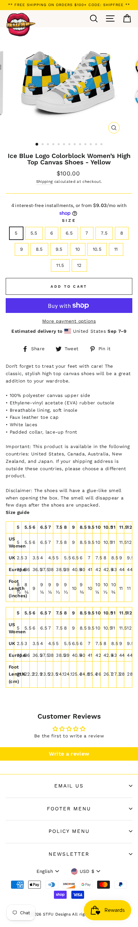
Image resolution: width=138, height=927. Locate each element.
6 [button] (64, 145)
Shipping (44, 181)
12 (79, 265)
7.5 (104, 233)
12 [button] (96, 145)
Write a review (69, 754)
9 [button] (80, 145)
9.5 (59, 249)
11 (116, 249)
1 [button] (37, 144)
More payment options (69, 321)
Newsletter (69, 854)
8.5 (39, 249)
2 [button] (43, 145)
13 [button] (102, 145)
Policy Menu (69, 831)
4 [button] (54, 145)
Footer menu (69, 809)
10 (77, 249)
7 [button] (70, 145)
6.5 (69, 233)
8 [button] (75, 145)
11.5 (60, 265)
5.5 (34, 233)
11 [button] (91, 145)
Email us (69, 786)
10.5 (97, 249)
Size (69, 220)
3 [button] (48, 145)
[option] (69, 5)
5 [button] (59, 145)
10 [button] (86, 145)
